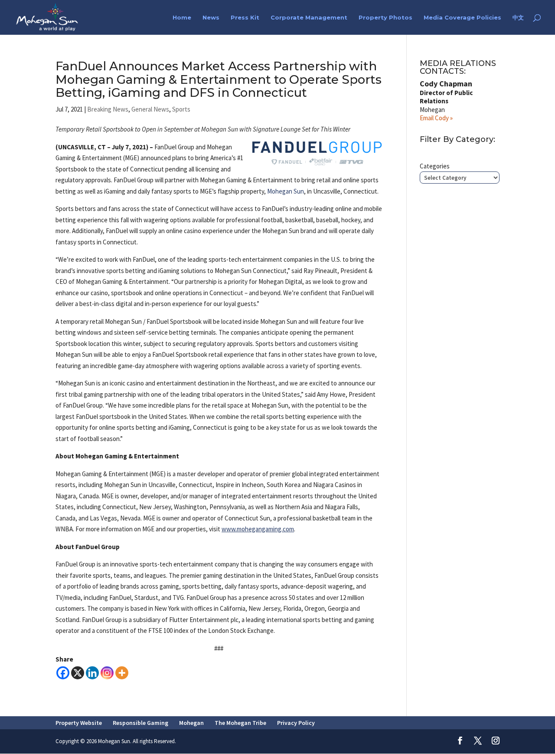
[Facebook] (62, 672)
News (210, 17)
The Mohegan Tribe (240, 723)
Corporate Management (309, 17)
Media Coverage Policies (462, 17)
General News (150, 109)
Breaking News (107, 109)
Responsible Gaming (140, 723)
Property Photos (385, 17)
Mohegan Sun (285, 191)
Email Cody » (436, 118)
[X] (77, 672)
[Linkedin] (92, 672)
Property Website (79, 723)
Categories (435, 166)
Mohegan (191, 723)
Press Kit (245, 17)
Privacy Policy (296, 723)
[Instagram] (107, 672)
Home (182, 17)
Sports (181, 109)
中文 (518, 17)
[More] (121, 672)
